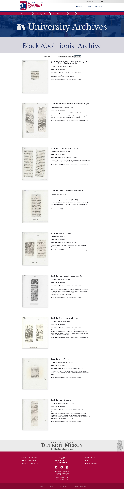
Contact (87, 460)
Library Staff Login (91, 463)
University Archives (41, 14)
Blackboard (77, 7)
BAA (71, 14)
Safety (52, 486)
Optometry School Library (29, 463)
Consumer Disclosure (80, 486)
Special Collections (59, 14)
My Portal (99, 7)
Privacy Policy (64, 486)
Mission (41, 486)
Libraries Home (25, 14)
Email (88, 7)
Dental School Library (28, 460)
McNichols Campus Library (29, 457)
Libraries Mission (89, 457)
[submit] (102, 1)
